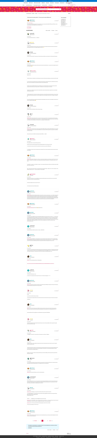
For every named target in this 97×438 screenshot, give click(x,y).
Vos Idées (36, 13)
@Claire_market (29, 128)
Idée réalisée (62, 22)
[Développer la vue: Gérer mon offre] (47, 5)
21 (47, 420)
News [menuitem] (23, 5)
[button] (28, 27)
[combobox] (48, 9)
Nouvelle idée (62, 19)
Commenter (30, 427)
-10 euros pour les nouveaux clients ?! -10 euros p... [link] (44, 13)
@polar (28, 308)
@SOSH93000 (29, 207)
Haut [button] (27, 433)
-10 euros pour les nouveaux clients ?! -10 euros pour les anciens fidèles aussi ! (39, 17)
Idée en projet (63, 21)
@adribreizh (32, 207)
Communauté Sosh (28, 13)
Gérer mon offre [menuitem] (44, 5)
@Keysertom (28, 372)
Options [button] (69, 13)
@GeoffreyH (28, 400)
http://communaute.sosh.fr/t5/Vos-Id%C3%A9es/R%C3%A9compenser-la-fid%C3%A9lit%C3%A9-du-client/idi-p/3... (40, 263)
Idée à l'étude (62, 20)
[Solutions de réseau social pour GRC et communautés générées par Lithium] (68, 433)
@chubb (28, 260)
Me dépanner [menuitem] (50, 5)
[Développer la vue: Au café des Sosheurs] (32, 5)
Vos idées (33, 13)
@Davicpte (28, 402)
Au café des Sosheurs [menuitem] (29, 5)
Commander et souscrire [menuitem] (37, 5)
